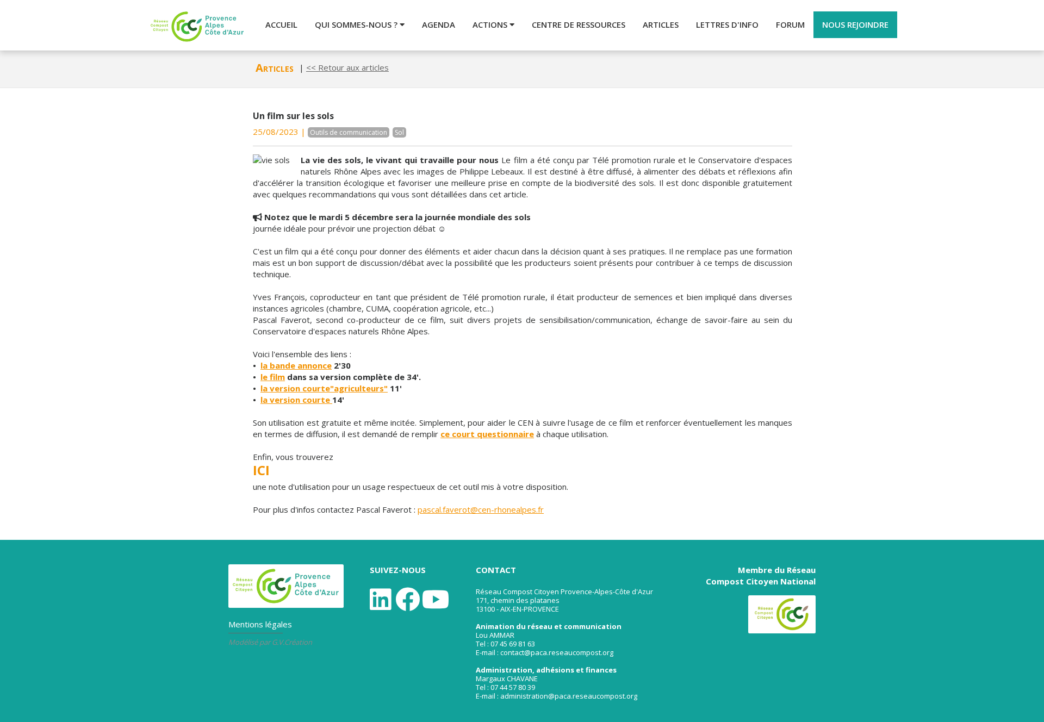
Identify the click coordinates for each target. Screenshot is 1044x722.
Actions (491, 24)
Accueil (281, 24)
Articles (661, 24)
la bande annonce (296, 365)
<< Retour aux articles (347, 67)
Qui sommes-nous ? (357, 24)
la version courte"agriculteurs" (324, 388)
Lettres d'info (727, 24)
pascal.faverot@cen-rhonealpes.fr (481, 509)
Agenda (438, 24)
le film (272, 376)
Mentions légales (260, 624)
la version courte (296, 399)
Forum (790, 24)
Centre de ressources (578, 24)
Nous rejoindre (855, 24)
